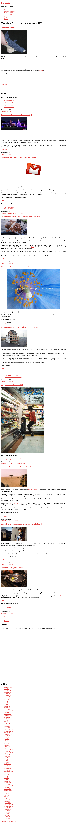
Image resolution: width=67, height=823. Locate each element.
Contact (6, 19)
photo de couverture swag (11, 375)
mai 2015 (6, 703)
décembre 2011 (8, 767)
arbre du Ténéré (32, 489)
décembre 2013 (8, 729)
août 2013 (7, 736)
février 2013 (7, 745)
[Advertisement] (33, 64)
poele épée (7, 608)
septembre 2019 (8, 687)
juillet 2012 (7, 756)
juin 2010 (6, 795)
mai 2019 (6, 689)
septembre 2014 (8, 715)
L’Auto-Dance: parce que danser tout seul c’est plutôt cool (21, 524)
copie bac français (9, 208)
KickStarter (61, 596)
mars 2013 (7, 743)
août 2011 (7, 773)
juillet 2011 (7, 775)
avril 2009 (7, 817)
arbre (5, 516)
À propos (6, 17)
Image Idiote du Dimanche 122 (12, 385)
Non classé (8, 520)
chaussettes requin (9, 102)
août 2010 (7, 792)
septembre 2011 (8, 771)
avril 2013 (7, 742)
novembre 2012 (8, 750)
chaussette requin (9, 100)
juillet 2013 (7, 737)
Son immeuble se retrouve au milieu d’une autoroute (19, 327)
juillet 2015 (7, 700)
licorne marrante (8, 607)
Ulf (14, 111)
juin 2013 (6, 739)
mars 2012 (7, 762)
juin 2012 (6, 757)
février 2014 (7, 726)
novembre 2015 (8, 695)
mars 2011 (7, 781)
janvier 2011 (7, 784)
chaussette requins (9, 107)
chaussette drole (8, 105)
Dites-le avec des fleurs (19, 314)
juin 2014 (6, 720)
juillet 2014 (7, 718)
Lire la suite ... (5, 84)
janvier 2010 (7, 803)
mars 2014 (7, 725)
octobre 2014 (7, 714)
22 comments (8, 111)
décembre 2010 (8, 785)
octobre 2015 (7, 696)
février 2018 (7, 692)
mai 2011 (6, 778)
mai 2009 (6, 815)
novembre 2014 (8, 712)
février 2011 (7, 782)
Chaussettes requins (8, 27)
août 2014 (7, 717)
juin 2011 (6, 776)
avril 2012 (7, 760)
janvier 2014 (7, 728)
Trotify (32, 247)
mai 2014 (6, 721)
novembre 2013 (8, 731)
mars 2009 (7, 818)
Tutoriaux (7, 15)
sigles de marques (9, 207)
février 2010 (7, 801)
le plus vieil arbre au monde (16, 503)
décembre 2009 (8, 804)
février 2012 (7, 764)
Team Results (8, 14)
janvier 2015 (7, 709)
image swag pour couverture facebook (14, 459)
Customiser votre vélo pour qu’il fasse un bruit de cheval (21, 217)
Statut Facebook (8, 12)
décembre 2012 (8, 748)
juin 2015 (6, 701)
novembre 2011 (8, 768)
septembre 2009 (8, 809)
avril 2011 (7, 779)
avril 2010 (7, 798)
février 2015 (7, 707)
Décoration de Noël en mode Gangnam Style (16, 115)
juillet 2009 (7, 812)
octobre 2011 (7, 770)
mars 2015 (7, 706)
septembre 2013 (8, 734)
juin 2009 (6, 814)
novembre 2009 (8, 806)
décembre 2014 (8, 711)
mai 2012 (6, 759)
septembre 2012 (8, 753)
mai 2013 (6, 740)
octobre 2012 (7, 751)
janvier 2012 (7, 765)
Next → (6, 621)
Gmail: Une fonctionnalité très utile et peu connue (18, 158)
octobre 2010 (7, 789)
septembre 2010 (8, 790)
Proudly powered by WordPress (9, 821)
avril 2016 (7, 693)
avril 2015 (7, 704)
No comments (9, 154)
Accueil (6, 9)
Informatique (4, 213)
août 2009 (7, 810)
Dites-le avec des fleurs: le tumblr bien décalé (16, 267)
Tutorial (10, 213)
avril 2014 (7, 723)
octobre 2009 (7, 807)
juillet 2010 (7, 793)
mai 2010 (6, 796)
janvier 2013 (7, 746)
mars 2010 (7, 800)
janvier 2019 (7, 690)
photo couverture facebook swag (13, 377)
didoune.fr (5, 3)
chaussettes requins (9, 104)
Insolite (3, 111)
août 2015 (7, 698)
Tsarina (41, 70)
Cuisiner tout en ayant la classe (12, 568)
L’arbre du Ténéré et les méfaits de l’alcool (16, 467)
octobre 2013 (7, 732)
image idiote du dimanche (8, 463)
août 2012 (7, 754)
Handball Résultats (9, 11)
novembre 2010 (8, 787)
